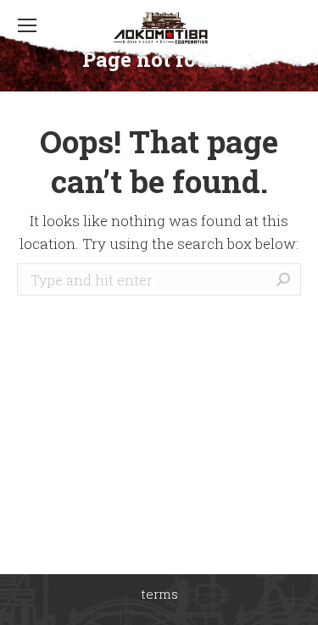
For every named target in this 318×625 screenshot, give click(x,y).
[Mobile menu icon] (27, 25)
